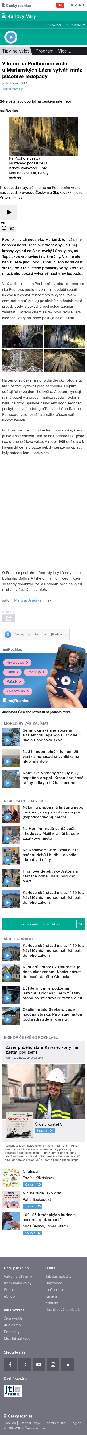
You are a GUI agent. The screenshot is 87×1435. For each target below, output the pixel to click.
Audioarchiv (75, 24)
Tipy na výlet (15, 51)
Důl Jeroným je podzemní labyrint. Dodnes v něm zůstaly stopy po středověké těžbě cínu (52, 993)
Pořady (12, 681)
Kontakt (51, 1303)
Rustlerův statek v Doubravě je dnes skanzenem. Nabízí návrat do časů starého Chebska (52, 972)
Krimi (11, 672)
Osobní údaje (30, 1423)
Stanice (10, 1290)
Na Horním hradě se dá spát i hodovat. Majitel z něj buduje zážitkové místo (51, 833)
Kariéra (51, 1296)
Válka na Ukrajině (18, 1276)
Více (65, 51)
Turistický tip (12, 89)
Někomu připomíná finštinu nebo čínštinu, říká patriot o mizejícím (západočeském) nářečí (53, 812)
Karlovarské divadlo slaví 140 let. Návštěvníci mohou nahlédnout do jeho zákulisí (53, 897)
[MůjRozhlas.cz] (9, 111)
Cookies (10, 1423)
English (75, 1423)
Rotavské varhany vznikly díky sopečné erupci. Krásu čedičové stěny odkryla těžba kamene (53, 778)
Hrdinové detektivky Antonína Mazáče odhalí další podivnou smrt (50, 876)
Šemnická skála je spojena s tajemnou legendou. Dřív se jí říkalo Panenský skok (52, 735)
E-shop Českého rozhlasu (31, 1037)
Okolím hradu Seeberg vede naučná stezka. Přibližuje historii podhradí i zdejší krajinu (53, 1014)
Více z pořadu (18, 939)
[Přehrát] (8, 212)
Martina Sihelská (22, 173)
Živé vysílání (16, 691)
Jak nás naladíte (58, 1276)
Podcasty (12, 1332)
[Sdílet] (12, 229)
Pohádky (34, 672)
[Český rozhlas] (16, 5)
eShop (9, 1296)
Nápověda (53, 1283)
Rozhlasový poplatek (62, 1310)
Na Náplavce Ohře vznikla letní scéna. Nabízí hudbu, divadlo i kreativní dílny (51, 855)
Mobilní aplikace (17, 1338)
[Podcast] (4, 229)
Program (54, 24)
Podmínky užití (55, 1423)
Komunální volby (17, 1283)
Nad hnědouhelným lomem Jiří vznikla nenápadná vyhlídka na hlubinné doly (51, 756)
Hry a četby (16, 662)
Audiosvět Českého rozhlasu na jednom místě (36, 712)
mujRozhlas (12, 649)
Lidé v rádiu (54, 1290)
